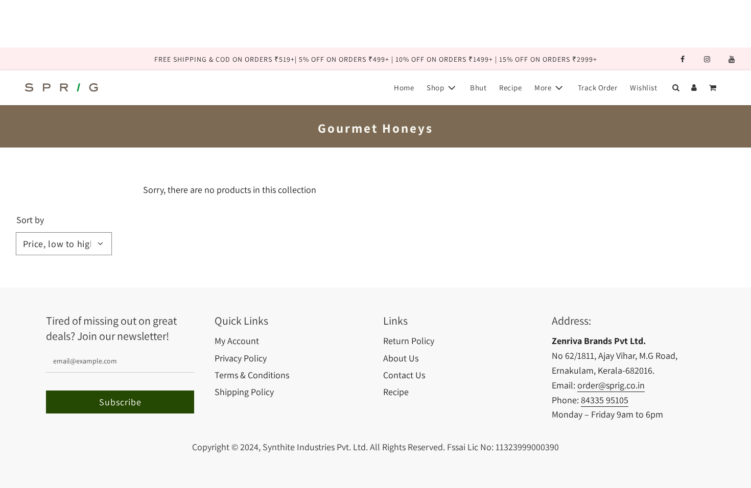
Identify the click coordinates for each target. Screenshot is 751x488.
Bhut (478, 87)
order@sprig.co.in (611, 385)
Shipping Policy (244, 392)
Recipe (510, 87)
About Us (400, 358)
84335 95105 (604, 400)
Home (404, 87)
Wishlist (643, 87)
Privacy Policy (241, 358)
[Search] (676, 88)
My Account (237, 341)
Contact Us (404, 375)
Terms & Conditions (252, 375)
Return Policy (408, 341)
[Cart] (713, 88)
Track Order (598, 87)
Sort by (30, 220)
